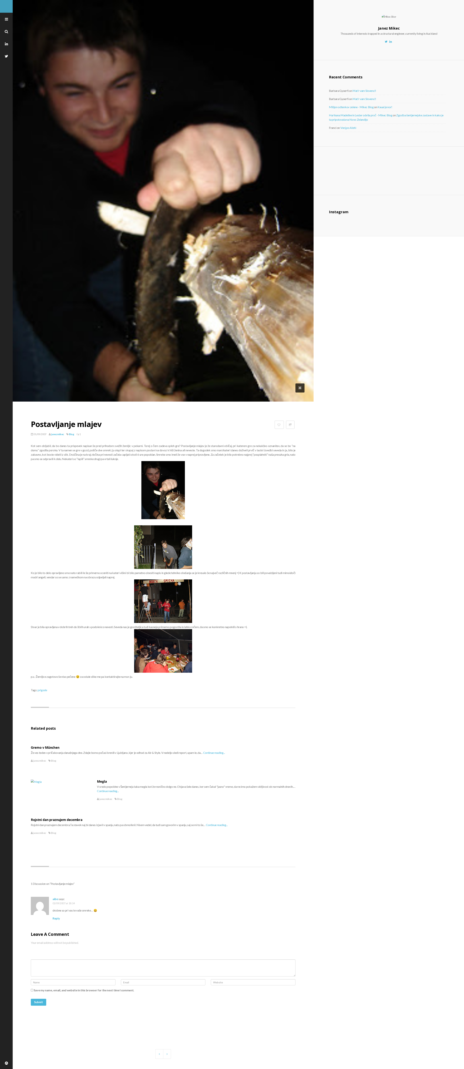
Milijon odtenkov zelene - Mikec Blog (351, 107)
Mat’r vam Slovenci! (364, 90)
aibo (55, 899)
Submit (38, 1002)
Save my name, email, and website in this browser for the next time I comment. (84, 990)
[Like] (279, 425)
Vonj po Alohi (348, 127)
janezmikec (57, 434)
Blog (71, 434)
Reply (56, 918)
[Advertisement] (359, 170)
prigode (42, 690)
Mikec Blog (6, 6)
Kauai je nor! (385, 107)
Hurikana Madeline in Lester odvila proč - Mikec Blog (360, 115)
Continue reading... (214, 752)
